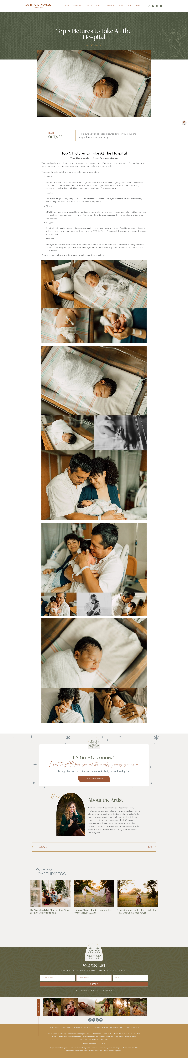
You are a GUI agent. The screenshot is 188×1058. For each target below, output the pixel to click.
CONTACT (140, 6)
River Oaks (135, 1048)
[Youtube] (161, 6)
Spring (86, 1050)
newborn (98, 45)
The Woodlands (125, 1048)
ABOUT (89, 6)
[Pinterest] (157, 6)
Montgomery (116, 1050)
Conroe (92, 1050)
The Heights (70, 1050)
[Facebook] (153, 6)
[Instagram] (149, 6)
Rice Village (79, 1050)
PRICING (99, 6)
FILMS (121, 6)
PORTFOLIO (111, 6)
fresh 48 (89, 45)
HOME (67, 6)
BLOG (130, 6)
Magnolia (98, 1050)
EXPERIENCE (77, 6)
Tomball (105, 1050)
